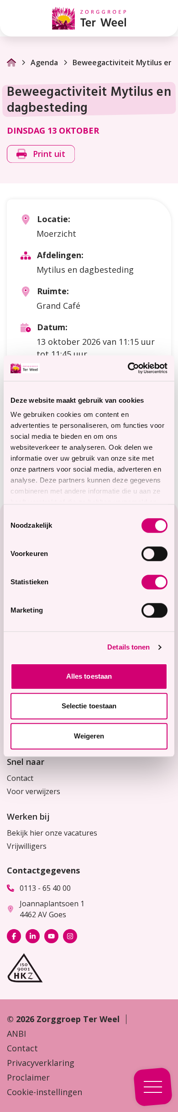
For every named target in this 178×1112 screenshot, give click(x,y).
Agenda (44, 62)
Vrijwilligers (27, 846)
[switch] (154, 553)
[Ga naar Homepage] (11, 62)
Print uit (49, 153)
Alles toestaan (89, 676)
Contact (20, 778)
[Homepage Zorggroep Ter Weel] (89, 18)
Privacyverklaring (40, 1062)
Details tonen (128, 647)
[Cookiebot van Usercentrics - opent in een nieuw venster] (128, 368)
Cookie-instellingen (44, 1091)
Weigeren (89, 736)
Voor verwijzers (33, 791)
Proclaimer (28, 1077)
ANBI (16, 1033)
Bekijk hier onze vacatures (52, 833)
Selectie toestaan (89, 706)
